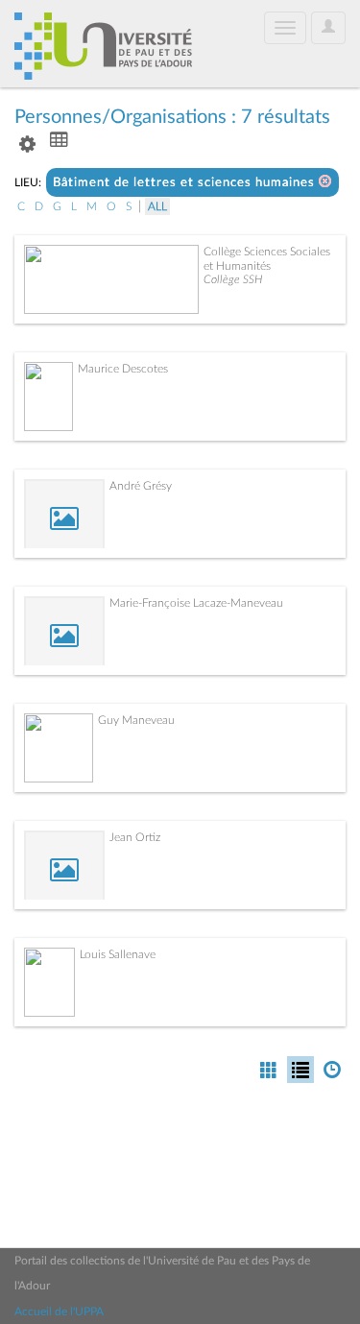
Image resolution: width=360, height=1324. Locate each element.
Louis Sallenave (118, 954)
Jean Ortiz (134, 837)
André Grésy (140, 486)
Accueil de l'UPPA (59, 1311)
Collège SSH (233, 279)
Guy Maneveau (136, 720)
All (157, 206)
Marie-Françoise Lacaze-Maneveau (196, 603)
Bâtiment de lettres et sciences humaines (186, 183)
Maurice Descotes (123, 368)
